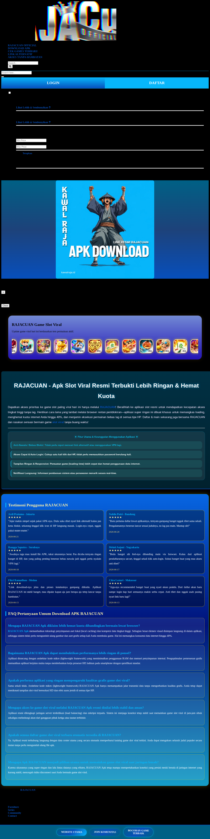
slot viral (58, 422)
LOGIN (53, 83)
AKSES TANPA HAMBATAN (25, 57)
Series (11, 810)
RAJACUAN (107, 407)
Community (14, 812)
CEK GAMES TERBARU (23, 51)
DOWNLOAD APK (19, 48)
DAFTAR (157, 83)
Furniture (16, 92)
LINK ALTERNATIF (20, 54)
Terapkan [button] (27, 153)
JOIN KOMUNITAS (105, 832)
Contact (12, 815)
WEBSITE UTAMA (71, 832)
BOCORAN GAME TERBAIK (138, 832)
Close (5, 305)
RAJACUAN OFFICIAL (22, 45)
